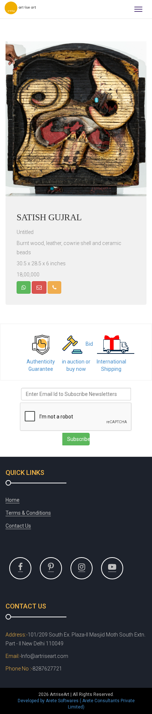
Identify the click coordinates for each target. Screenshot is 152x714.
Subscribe (78, 439)
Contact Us (18, 526)
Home (13, 500)
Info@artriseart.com (44, 656)
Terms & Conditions (28, 513)
